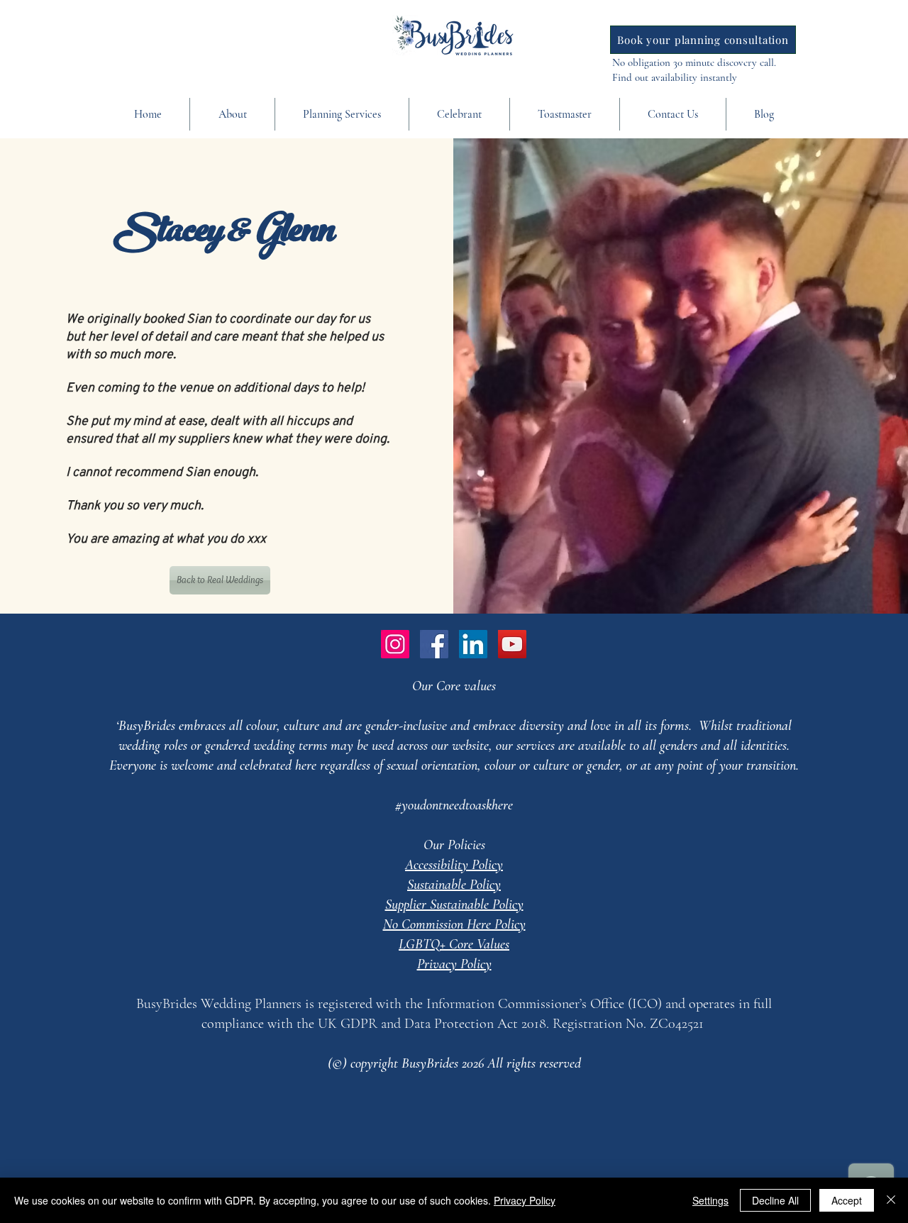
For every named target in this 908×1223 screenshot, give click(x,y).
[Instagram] (395, 644)
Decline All (775, 1200)
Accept (846, 1200)
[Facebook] (434, 644)
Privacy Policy (524, 1200)
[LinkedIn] (473, 644)
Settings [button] (710, 1200)
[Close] (890, 1200)
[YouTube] (512, 644)
